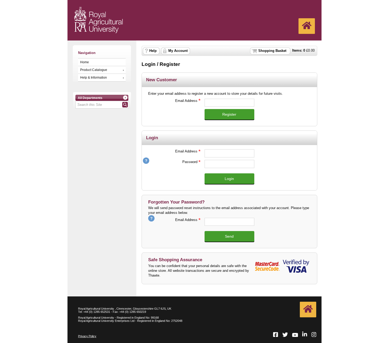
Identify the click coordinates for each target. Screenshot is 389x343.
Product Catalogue (93, 69)
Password (172, 162)
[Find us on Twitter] (285, 335)
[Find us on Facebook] (275, 335)
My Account (178, 51)
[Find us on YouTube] (295, 335)
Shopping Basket (272, 51)
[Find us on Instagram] (313, 335)
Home (84, 62)
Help (153, 51)
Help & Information (93, 77)
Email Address (172, 101)
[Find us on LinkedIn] (304, 334)
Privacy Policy (87, 336)
